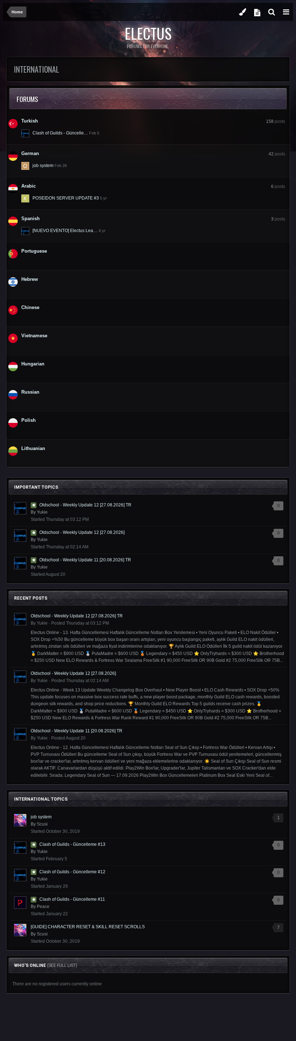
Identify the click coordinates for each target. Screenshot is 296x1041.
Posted (80, 623)
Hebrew (29, 279)
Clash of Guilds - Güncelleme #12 (72, 871)
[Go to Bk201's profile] (25, 231)
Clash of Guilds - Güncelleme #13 (72, 844)
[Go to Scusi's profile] (20, 820)
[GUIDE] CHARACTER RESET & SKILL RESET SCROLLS (88, 926)
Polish (28, 420)
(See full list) (62, 965)
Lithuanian (33, 448)
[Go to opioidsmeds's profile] (25, 166)
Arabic (28, 186)
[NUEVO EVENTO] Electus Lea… (64, 230)
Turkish (29, 121)
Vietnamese (34, 335)
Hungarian (32, 364)
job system (42, 165)
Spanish (30, 218)
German (30, 153)
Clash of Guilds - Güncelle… (60, 133)
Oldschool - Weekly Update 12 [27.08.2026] (82, 532)
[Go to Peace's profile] (20, 902)
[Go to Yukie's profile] (25, 133)
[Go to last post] (94, 133)
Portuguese (34, 251)
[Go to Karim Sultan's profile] (25, 198)
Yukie (42, 512)
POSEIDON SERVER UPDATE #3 (65, 198)
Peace (43, 906)
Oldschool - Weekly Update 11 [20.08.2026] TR (85, 559)
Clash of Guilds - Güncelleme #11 (72, 899)
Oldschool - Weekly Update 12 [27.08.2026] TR (85, 504)
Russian (30, 392)
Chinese (30, 307)
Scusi (42, 824)
